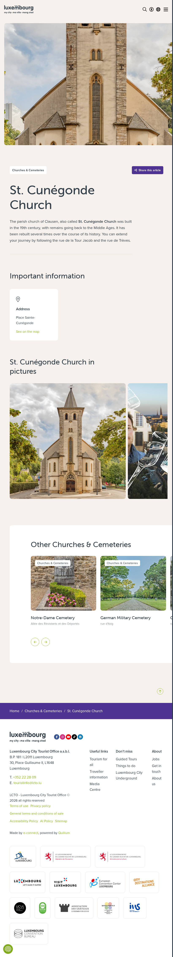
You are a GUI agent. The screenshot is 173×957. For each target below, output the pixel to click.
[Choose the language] (158, 9)
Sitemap (61, 821)
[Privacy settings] (8, 949)
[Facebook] (56, 737)
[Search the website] (145, 9)
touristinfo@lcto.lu (27, 782)
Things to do (125, 765)
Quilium (64, 832)
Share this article (150, 170)
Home (14, 710)
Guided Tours (126, 759)
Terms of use (19, 805)
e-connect (30, 832)
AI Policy (46, 821)
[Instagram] (62, 737)
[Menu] (166, 9)
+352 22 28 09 (24, 777)
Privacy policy (40, 805)
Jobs (155, 759)
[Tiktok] (74, 737)
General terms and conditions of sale (37, 813)
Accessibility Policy (24, 821)
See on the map (27, 331)
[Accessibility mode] (151, 9)
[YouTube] (68, 737)
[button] (35, 642)
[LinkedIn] (80, 737)
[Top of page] (160, 691)
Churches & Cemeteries (43, 710)
